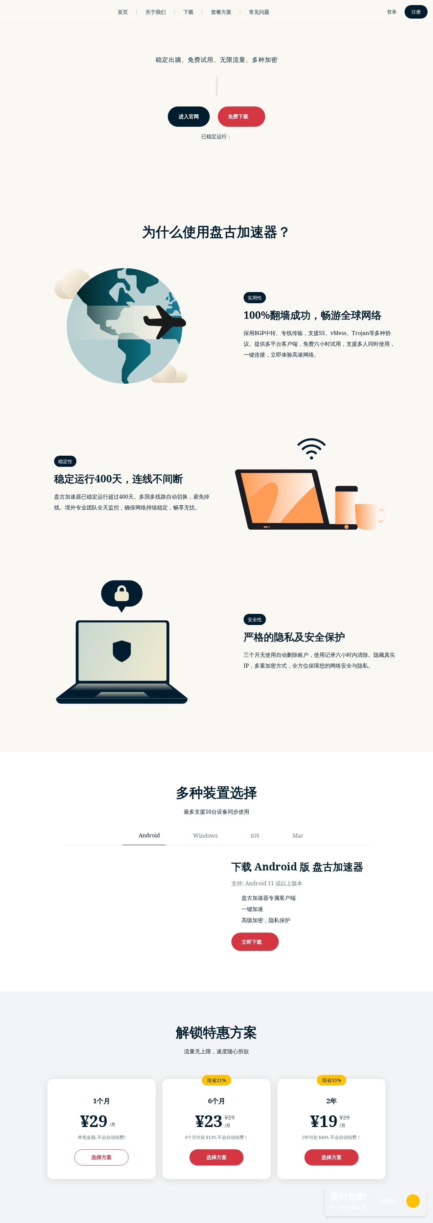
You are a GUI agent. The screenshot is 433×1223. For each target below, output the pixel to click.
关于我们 (155, 11)
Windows (205, 835)
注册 (416, 11)
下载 (188, 11)
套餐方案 (221, 11)
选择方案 (101, 1157)
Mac (298, 835)
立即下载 (253, 941)
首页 (123, 11)
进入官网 (189, 116)
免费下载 (239, 116)
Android (149, 835)
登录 (391, 11)
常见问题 (259, 11)
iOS (255, 835)
